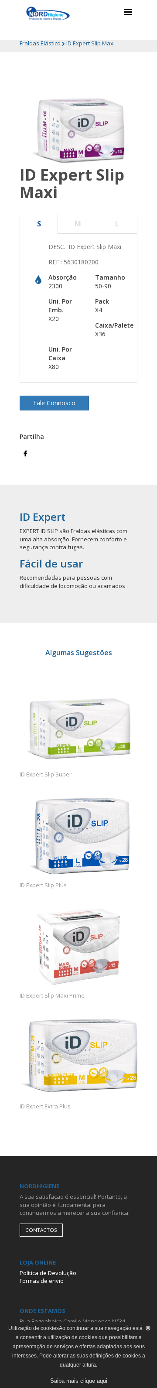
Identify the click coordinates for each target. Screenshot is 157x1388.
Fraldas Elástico (41, 43)
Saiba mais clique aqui (78, 1381)
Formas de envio (42, 1281)
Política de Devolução (48, 1273)
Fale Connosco (54, 403)
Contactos (41, 1230)
